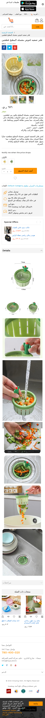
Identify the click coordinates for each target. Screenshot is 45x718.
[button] (22, 100)
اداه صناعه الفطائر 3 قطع (10, 621)
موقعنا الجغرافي (7, 14)
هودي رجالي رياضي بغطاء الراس (23, 235)
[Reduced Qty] (4, 172)
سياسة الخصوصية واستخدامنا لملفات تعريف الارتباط (12, 712)
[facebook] (6, 665)
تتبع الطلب (18, 14)
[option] (5, 161)
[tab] (22, 250)
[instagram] (11, 665)
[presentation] (37, 222)
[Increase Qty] (11, 172)
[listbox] (22, 162)
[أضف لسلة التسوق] (25, 616)
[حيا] (11, 20)
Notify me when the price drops (16, 152)
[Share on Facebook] (4, 47)
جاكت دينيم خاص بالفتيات (21, 227)
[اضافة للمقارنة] (19, 616)
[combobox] (17, 26)
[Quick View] (8, 616)
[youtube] (15, 665)
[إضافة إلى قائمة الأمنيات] (14, 616)
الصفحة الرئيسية (7, 32)
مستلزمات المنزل (36, 186)
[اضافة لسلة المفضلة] (15, 178)
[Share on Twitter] (9, 47)
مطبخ (26, 186)
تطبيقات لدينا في (12, 2)
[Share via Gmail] (15, 47)
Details (6, 250)
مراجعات (7, 582)
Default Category (15, 186)
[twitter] (2, 665)
